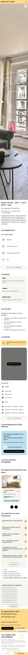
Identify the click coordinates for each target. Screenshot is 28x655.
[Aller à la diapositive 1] (10, 485)
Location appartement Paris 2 (9, 590)
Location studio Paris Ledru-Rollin (12, 576)
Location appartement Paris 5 (9, 596)
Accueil (5, 569)
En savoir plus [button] (7, 323)
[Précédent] (2, 102)
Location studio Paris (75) (10, 571)
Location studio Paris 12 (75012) (11, 573)
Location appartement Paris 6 (9, 598)
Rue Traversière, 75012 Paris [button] (10, 208)
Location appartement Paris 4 (9, 594)
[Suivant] (25, 102)
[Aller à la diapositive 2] (12, 485)
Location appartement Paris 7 (9, 600)
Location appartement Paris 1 (9, 588)
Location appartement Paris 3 (9, 592)
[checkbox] (25, 6)
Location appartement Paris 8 (9, 602)
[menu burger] (26, 2)
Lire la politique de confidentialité (10, 648)
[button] (14, 230)
